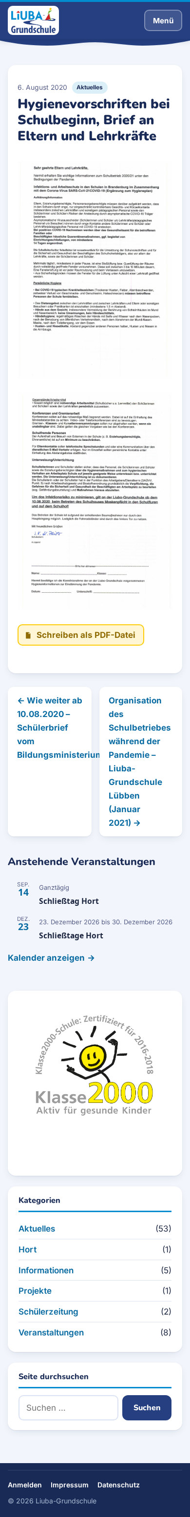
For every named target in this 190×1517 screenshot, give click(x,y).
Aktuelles (89, 87)
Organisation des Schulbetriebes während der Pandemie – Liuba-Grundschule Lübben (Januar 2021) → (140, 762)
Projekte (35, 1291)
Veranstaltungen (51, 1332)
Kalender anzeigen (46, 958)
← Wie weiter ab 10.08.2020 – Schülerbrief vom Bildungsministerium (54, 728)
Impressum (70, 1485)
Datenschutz (118, 1485)
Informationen (46, 1270)
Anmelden (25, 1485)
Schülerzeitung (48, 1312)
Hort (28, 1249)
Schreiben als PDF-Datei (86, 635)
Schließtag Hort (69, 901)
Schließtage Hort (71, 935)
